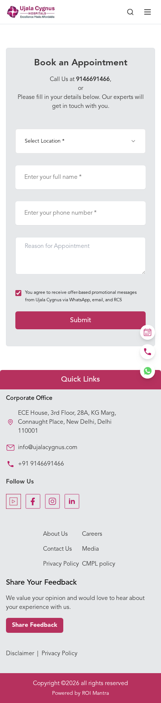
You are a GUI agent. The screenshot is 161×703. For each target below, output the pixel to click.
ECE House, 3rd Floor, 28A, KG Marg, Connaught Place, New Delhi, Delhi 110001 (67, 422)
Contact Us (57, 549)
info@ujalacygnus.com (48, 448)
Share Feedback (34, 625)
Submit (80, 320)
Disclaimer (20, 654)
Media (90, 549)
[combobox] (80, 141)
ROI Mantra (95, 693)
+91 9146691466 (41, 464)
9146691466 (93, 80)
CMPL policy (98, 564)
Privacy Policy (61, 564)
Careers (92, 534)
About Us (55, 534)
